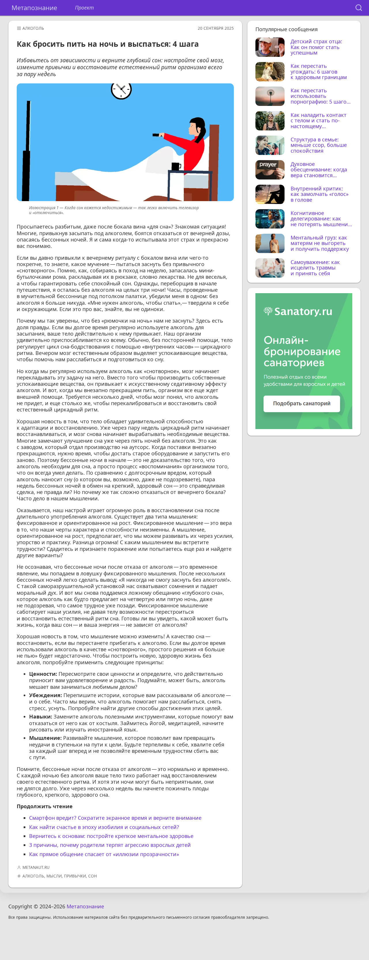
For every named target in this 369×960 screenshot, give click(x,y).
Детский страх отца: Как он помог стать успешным (316, 47)
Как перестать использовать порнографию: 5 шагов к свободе (320, 96)
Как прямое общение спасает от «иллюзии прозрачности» (104, 854)
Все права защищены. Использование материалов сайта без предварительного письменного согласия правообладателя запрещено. (138, 917)
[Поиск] (359, 8)
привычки (75, 876)
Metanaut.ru (36, 867)
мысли (54, 876)
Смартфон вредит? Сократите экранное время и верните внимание (115, 817)
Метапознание (34, 7)
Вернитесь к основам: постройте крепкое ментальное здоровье (111, 835)
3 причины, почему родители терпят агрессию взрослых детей (110, 844)
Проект (84, 7)
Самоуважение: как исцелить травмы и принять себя (315, 267)
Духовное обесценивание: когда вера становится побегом (319, 169)
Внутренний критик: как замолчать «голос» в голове (320, 194)
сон (92, 876)
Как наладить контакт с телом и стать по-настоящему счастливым (319, 120)
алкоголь (33, 28)
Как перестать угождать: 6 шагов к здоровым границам (319, 71)
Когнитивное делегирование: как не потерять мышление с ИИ (321, 218)
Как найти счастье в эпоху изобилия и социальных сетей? (104, 827)
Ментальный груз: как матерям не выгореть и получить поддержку (320, 243)
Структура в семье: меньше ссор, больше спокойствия (319, 145)
